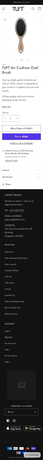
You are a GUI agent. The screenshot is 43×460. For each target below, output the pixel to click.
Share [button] (8, 184)
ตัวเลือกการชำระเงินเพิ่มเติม (21, 143)
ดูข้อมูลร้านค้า (11, 160)
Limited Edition (12, 270)
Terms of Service (12, 307)
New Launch (10, 264)
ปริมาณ (5, 112)
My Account (10, 343)
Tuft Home (9, 282)
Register (8, 337)
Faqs (7, 349)
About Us (9, 251)
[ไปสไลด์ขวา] (27, 59)
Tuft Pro (8, 276)
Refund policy (11, 313)
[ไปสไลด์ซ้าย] (15, 59)
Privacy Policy (11, 355)
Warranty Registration (15, 301)
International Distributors (16, 258)
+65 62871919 (17, 210)
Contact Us (10, 295)
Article (8, 289)
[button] (3, 8)
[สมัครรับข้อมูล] (35, 412)
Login (7, 330)
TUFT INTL (17, 457)
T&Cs (7, 361)
